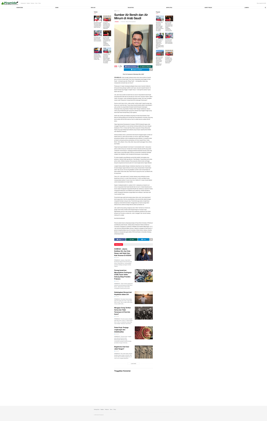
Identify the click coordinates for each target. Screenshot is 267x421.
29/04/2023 (117, 334)
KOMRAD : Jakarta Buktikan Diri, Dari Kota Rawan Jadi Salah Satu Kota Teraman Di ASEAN (122, 252)
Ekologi (93, 7)
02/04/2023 (117, 351)
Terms (36, 3)
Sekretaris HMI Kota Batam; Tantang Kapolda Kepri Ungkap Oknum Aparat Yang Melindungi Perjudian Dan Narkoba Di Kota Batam (160, 43)
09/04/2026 (117, 257)
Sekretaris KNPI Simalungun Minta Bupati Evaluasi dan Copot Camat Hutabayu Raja (97, 57)
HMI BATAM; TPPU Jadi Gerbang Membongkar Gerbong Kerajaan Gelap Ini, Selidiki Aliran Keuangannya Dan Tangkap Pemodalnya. (107, 58)
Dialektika (131, 7)
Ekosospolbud (132, 21)
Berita (96, 19)
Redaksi (28, 3)
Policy (39, 3)
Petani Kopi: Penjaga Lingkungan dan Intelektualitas (121, 329)
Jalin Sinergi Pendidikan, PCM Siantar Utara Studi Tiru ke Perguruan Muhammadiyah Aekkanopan (106, 25)
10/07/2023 (117, 296)
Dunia (56, 7)
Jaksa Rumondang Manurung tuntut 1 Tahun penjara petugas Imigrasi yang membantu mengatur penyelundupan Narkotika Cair (159, 61)
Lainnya (246, 7)
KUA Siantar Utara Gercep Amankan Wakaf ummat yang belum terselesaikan (97, 39)
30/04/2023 (117, 316)
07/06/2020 (123, 21)
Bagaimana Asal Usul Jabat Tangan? (121, 348)
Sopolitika (169, 7)
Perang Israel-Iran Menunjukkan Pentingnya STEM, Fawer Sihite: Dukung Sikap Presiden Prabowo (123, 274)
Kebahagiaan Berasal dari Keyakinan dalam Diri (123, 293)
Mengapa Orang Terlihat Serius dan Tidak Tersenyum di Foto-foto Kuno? (122, 311)
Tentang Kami (23, 3)
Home (115, 10)
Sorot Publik (208, 7)
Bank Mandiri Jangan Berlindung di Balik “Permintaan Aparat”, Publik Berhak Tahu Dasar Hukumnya (98, 25)
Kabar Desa (19, 7)
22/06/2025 (117, 281)
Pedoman (32, 3)
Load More (133, 363)
